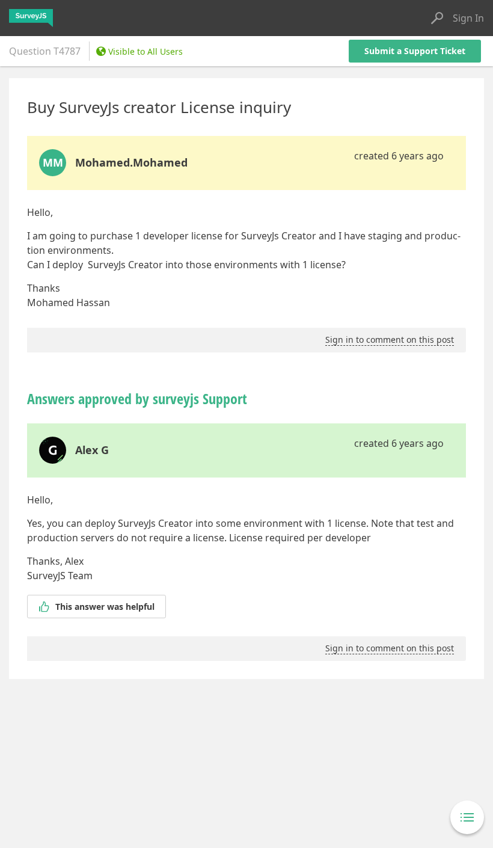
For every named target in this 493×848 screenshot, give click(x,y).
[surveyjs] (31, 18)
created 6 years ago (399, 155)
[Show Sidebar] (467, 817)
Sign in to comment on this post (389, 339)
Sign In (468, 18)
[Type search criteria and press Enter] (437, 18)
